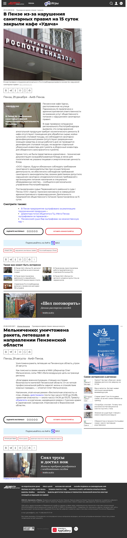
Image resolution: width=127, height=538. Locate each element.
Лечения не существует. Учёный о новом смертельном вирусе (107, 414)
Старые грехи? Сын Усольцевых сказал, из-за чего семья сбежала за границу (108, 398)
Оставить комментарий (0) (63, 231)
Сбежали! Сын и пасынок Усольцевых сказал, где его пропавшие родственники (109, 423)
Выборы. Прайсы (28, 492)
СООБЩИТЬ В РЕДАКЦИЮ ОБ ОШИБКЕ (34, 495)
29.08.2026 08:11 (9, 326)
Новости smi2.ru (11, 319)
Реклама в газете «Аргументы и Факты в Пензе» (87, 489)
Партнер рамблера (43, 528)
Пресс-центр (47, 486)
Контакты (41, 492)
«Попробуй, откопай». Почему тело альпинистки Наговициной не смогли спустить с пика (108, 407)
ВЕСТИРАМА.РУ (25, 85)
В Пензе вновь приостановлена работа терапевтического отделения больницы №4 (65, 270)
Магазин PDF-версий (63, 486)
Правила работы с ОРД (57, 489)
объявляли (22, 400)
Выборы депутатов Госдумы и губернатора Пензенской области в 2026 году (78, 492)
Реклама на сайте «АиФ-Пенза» (33, 489)
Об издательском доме (30, 486)
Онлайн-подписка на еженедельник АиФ (90, 486)
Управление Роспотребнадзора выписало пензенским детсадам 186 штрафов (26, 286)
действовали (37, 395)
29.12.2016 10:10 (8, 10)
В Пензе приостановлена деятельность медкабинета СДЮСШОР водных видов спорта (27, 278)
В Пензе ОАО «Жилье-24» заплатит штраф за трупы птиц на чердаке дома (66, 278)
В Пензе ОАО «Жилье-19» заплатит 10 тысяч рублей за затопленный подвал (27, 270)
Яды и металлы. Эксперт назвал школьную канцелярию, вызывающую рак (107, 390)
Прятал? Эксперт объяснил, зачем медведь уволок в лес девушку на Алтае (108, 382)
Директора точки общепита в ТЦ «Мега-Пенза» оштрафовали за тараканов (44, 215)
